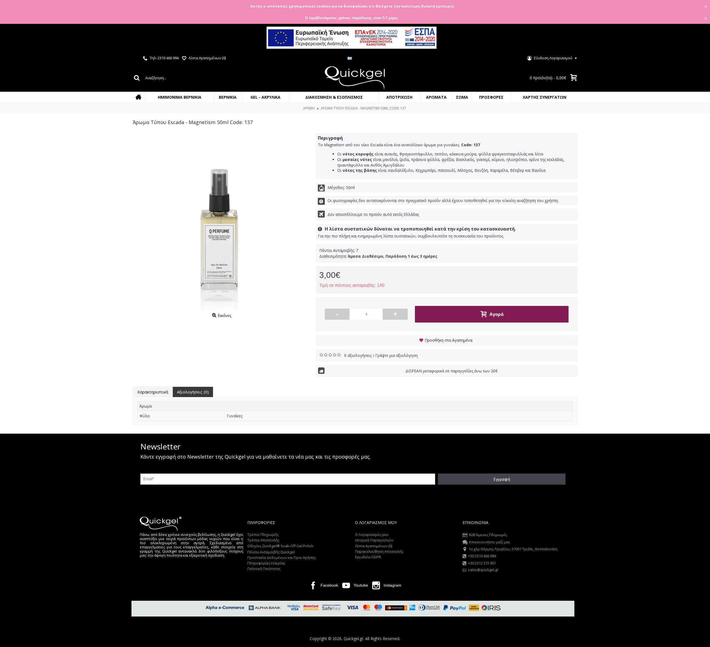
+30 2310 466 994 (482, 556)
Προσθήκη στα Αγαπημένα (448, 340)
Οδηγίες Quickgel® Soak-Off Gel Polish (280, 545)
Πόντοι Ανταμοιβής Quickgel (271, 551)
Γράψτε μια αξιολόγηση (396, 355)
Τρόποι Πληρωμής (262, 534)
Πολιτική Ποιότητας (263, 568)
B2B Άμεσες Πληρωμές (488, 534)
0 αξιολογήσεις (358, 355)
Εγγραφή (501, 479)
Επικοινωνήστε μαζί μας (489, 541)
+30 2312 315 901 (482, 563)
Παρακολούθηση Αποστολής (379, 551)
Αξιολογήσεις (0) (193, 392)
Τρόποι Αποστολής (263, 540)
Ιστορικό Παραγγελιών (374, 540)
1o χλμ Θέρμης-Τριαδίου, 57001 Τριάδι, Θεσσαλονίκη (513, 548)
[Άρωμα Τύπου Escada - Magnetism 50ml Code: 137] (222, 222)
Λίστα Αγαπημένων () (373, 545)
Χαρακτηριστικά (152, 392)
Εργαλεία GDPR (368, 556)
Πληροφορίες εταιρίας (266, 563)
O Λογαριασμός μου (372, 534)
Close (701, 38)
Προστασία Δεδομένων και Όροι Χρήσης (281, 557)
